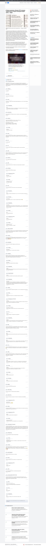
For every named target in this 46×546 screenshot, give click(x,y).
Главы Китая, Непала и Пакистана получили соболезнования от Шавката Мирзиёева (18, 515)
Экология (17, 0)
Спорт (15, 0)
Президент (28, 2)
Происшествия (21, 2)
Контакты (29, 0)
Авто (20, 0)
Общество (32, 2)
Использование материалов (37, 544)
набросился (20, 49)
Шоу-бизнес (12, 0)
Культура (9, 0)
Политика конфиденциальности (29, 544)
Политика (25, 2)
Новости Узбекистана (9, 73)
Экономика (35, 2)
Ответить (7, 86)
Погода (40, 2)
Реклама (26, 0)
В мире (6, 0)
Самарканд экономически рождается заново (19, 536)
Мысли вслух (23, 0)
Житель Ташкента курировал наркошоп (18, 507)
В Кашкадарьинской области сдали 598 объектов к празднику (20, 522)
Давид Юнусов (10, 75)
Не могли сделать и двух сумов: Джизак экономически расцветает (18, 530)
